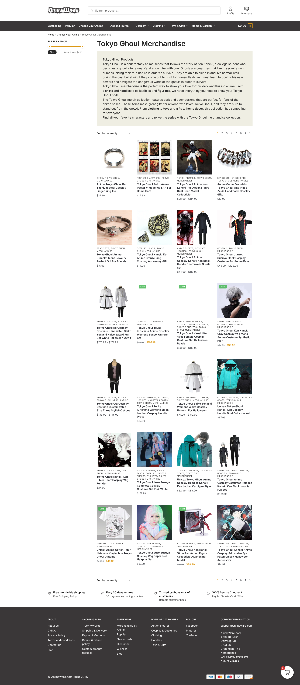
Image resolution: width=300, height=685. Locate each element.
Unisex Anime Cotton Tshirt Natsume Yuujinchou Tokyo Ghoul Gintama (114, 553)
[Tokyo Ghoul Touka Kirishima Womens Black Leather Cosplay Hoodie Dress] (154, 376)
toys (166, 108)
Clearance (123, 644)
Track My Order (92, 625)
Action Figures (186, 178)
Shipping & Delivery (94, 630)
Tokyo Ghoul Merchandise (108, 179)
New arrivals (124, 639)
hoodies (125, 90)
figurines (164, 90)
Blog (119, 653)
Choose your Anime (68, 34)
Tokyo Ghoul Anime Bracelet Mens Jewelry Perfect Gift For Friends (111, 258)
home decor (194, 108)
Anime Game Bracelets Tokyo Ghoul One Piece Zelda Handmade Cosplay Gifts (233, 189)
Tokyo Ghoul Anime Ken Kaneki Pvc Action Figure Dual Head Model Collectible (193, 189)
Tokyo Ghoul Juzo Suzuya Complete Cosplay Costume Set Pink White (153, 486)
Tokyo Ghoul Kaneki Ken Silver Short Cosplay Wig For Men (112, 480)
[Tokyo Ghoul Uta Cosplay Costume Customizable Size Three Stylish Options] (114, 376)
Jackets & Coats (198, 324)
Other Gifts (239, 178)
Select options (154, 205)
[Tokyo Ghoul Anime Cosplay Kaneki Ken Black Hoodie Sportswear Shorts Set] (194, 227)
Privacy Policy (56, 635)
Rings (100, 178)
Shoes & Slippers (187, 327)
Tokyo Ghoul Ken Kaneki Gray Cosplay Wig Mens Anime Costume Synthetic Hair (233, 335)
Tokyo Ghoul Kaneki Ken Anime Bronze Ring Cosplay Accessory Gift (152, 258)
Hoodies (182, 251)
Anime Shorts (185, 248)
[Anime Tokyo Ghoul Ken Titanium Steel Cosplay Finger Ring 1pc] (114, 157)
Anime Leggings (146, 470)
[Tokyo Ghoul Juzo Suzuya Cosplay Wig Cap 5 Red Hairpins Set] (154, 522)
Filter (52, 52)
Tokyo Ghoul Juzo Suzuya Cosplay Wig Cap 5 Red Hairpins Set (153, 556)
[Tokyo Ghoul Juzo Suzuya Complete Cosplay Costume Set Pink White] (154, 449)
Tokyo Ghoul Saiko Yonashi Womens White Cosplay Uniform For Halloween (194, 407)
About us (53, 625)
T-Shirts (152, 476)
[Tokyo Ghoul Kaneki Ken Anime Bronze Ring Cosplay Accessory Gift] (154, 227)
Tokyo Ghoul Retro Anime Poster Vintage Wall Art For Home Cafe (154, 188)
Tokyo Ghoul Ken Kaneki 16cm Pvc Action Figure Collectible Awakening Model (192, 555)
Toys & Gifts (158, 645)
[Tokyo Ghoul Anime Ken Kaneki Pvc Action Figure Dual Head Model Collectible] (194, 157)
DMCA (52, 630)
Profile (230, 13)
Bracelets (223, 178)
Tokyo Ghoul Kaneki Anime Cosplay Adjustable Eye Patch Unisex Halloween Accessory (234, 555)
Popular (121, 634)
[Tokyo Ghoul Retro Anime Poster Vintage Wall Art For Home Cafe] (154, 157)
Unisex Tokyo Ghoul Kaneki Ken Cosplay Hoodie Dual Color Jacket (233, 410)
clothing (153, 108)
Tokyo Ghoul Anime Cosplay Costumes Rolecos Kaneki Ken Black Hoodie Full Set (234, 484)
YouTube (191, 635)
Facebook (192, 625)
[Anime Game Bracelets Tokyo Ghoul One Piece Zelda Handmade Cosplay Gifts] (234, 157)
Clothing (156, 635)
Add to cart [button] (114, 205)
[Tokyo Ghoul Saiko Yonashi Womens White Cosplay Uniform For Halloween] (194, 376)
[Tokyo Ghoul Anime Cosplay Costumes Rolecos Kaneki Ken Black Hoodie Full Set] (234, 449)
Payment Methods (93, 635)
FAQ (50, 649)
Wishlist (122, 649)
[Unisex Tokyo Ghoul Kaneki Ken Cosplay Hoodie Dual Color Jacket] (234, 376)
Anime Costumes (106, 321)
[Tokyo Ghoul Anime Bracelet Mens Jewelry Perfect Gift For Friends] (114, 227)
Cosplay (142, 248)
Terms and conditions (61, 640)
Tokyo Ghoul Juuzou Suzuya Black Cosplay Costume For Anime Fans (233, 258)
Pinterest (191, 630)
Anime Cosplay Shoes (189, 321)
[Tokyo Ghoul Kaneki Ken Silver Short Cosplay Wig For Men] (114, 449)
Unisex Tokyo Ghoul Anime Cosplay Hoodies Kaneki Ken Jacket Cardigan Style (194, 483)
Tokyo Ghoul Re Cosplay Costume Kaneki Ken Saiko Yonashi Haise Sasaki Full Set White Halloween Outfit (114, 333)
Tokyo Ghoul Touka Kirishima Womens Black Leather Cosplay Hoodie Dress (153, 411)
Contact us (54, 645)
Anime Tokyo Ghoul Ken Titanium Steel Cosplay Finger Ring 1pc (112, 188)
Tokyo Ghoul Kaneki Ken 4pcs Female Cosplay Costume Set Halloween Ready (192, 338)
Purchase (246, 13)
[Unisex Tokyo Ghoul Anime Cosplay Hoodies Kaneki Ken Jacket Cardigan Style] (194, 449)
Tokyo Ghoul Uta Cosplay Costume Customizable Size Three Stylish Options (113, 407)
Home (51, 34)
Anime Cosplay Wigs (229, 321)
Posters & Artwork (148, 178)
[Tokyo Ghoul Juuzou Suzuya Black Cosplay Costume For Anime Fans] (234, 227)
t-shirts (108, 90)
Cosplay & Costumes (164, 630)
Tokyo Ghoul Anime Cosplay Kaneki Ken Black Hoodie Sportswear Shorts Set (194, 262)
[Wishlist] (126, 145)
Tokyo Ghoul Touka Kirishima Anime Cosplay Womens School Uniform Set (153, 333)
